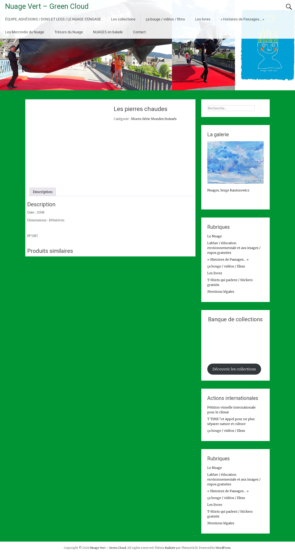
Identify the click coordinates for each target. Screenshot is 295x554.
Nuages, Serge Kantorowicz (228, 190)
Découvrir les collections (234, 369)
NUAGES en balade (108, 32)
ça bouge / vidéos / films (165, 19)
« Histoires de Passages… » (242, 19)
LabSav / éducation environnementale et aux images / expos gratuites (233, 248)
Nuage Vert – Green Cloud (47, 6)
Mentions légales (220, 292)
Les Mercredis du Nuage (24, 32)
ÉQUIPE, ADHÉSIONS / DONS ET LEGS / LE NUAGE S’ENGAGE (53, 19)
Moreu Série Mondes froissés (154, 119)
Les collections (123, 19)
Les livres (203, 19)
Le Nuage (214, 236)
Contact (139, 32)
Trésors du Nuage (68, 32)
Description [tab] (42, 192)
